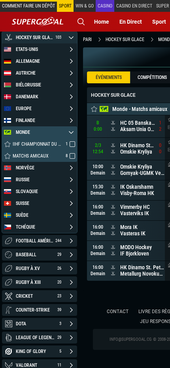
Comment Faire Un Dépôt (28, 6)
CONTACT (117, 311)
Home (101, 22)
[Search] (81, 22)
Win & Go (85, 6)
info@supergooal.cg (131, 339)
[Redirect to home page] (37, 22)
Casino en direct (134, 6)
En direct (130, 22)
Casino (105, 6)
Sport (159, 22)
